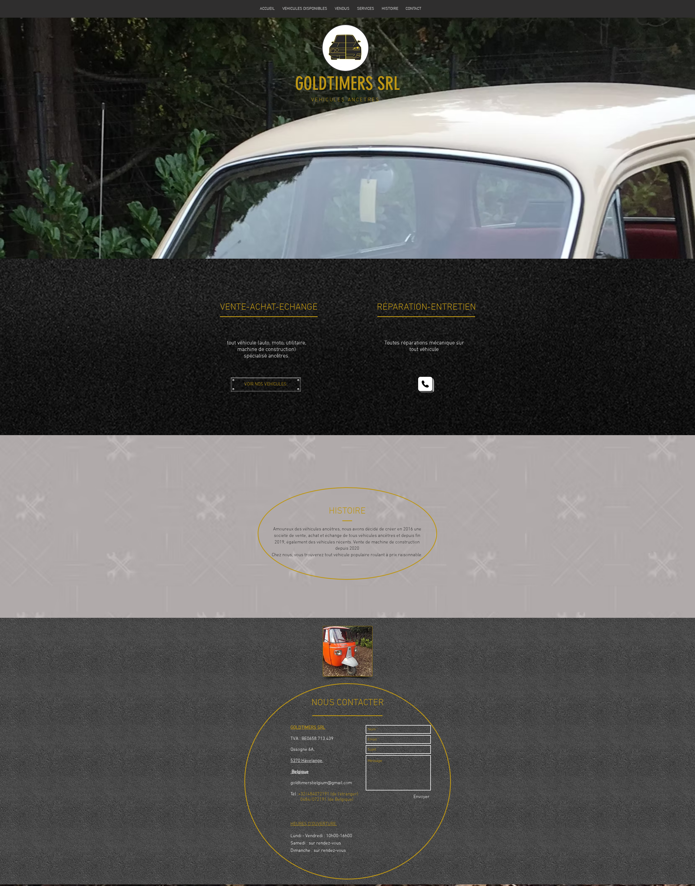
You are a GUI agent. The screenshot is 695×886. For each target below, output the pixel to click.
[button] (305, 8)
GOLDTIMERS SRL (347, 83)
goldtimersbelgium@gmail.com (321, 783)
